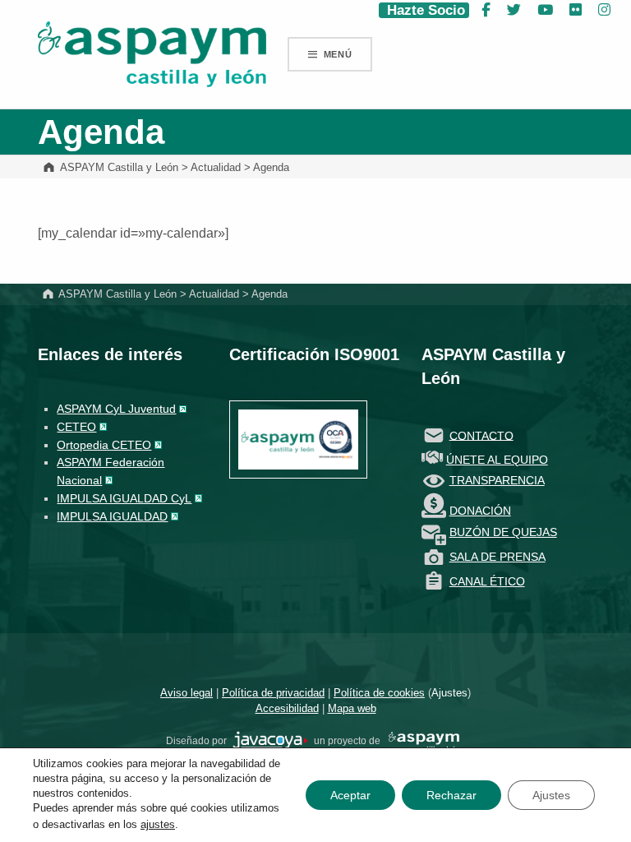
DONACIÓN (480, 510)
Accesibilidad (287, 708)
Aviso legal (186, 693)
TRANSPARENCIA (497, 480)
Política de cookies (379, 693)
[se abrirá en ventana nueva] (270, 741)
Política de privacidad (273, 693)
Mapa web (352, 708)
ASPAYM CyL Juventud (116, 408)
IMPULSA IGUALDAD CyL (124, 498)
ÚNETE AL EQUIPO (497, 459)
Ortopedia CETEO (104, 444)
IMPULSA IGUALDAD (112, 516)
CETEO (76, 426)
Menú (338, 54)
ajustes (157, 824)
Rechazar (451, 795)
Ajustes (449, 693)
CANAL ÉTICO (487, 581)
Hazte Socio (424, 10)
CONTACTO (481, 435)
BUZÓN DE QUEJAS (503, 532)
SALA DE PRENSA (497, 556)
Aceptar (350, 795)
